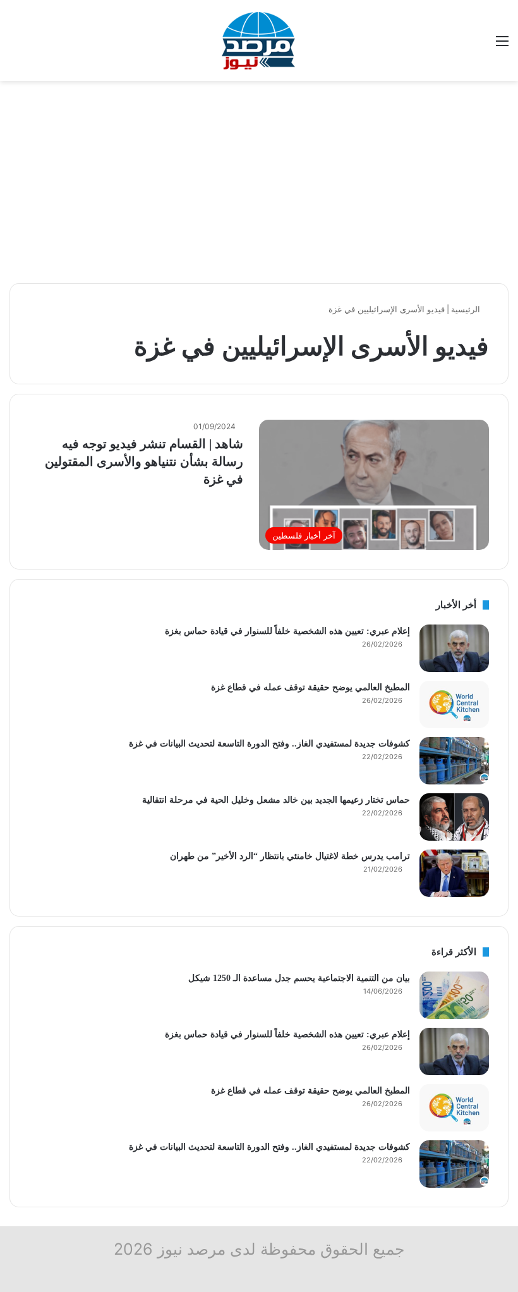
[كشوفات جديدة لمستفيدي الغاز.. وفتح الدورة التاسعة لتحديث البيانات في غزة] (454, 760)
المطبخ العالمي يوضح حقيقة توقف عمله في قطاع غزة (310, 687)
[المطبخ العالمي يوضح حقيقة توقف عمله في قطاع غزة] (454, 704)
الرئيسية (467, 309)
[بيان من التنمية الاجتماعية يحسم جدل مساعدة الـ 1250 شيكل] (454, 995)
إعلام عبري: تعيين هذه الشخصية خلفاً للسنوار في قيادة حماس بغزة (287, 631)
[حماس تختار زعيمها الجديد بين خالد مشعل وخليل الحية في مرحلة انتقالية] (454, 817)
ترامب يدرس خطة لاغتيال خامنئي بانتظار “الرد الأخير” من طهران (290, 856)
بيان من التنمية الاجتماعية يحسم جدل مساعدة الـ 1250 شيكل (299, 978)
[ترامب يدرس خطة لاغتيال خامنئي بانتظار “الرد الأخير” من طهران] (454, 873)
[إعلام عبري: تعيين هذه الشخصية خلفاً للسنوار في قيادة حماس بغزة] (454, 648)
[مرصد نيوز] (259, 40)
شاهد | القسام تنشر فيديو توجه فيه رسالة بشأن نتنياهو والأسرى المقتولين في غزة (144, 461)
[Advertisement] (259, 182)
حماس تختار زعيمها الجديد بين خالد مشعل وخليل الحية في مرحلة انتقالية (276, 800)
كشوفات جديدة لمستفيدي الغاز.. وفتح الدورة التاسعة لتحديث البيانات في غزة (269, 743)
